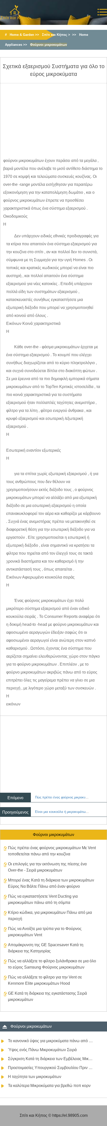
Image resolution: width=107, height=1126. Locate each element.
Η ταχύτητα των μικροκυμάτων (34, 1077)
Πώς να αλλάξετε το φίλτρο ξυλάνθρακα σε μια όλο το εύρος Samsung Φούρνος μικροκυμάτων (52, 964)
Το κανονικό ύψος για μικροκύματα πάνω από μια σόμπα (51, 1041)
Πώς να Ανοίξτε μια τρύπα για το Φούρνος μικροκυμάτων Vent (45, 932)
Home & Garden (22, 35)
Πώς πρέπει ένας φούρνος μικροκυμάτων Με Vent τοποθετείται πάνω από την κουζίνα (52, 851)
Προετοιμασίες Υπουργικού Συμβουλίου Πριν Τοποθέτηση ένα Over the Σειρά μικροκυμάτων (51, 1068)
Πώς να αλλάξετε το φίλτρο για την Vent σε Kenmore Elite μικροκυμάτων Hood (45, 980)
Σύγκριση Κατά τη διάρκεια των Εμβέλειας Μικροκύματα (51, 1059)
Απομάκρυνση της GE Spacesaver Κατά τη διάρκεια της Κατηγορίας (45, 948)
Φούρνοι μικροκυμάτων (48, 45)
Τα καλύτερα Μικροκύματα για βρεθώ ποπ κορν (49, 1085)
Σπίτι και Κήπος (54, 35)
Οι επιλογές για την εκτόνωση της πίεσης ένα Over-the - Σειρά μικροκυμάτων (47, 867)
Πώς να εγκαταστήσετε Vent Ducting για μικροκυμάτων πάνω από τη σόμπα (43, 899)
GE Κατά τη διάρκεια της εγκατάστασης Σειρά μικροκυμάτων (47, 996)
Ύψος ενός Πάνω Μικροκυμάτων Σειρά (42, 1050)
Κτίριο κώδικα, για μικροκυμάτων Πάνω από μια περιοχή (50, 915)
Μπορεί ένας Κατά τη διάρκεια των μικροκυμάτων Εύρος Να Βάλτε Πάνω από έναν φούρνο (51, 883)
